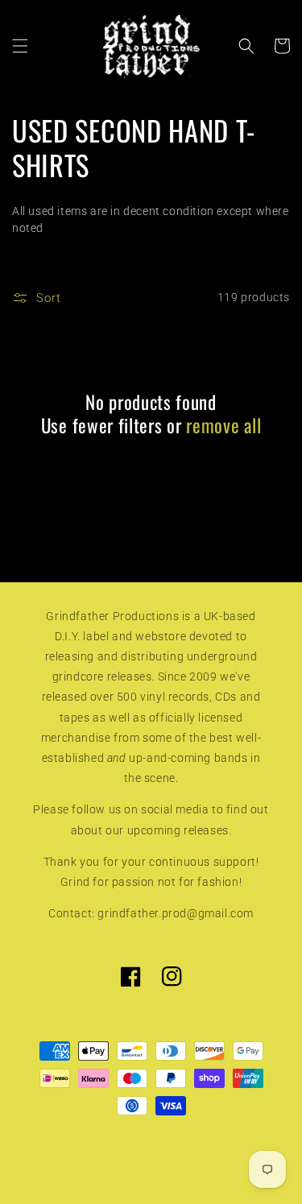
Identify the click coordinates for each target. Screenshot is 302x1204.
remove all (223, 425)
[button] (20, 46)
